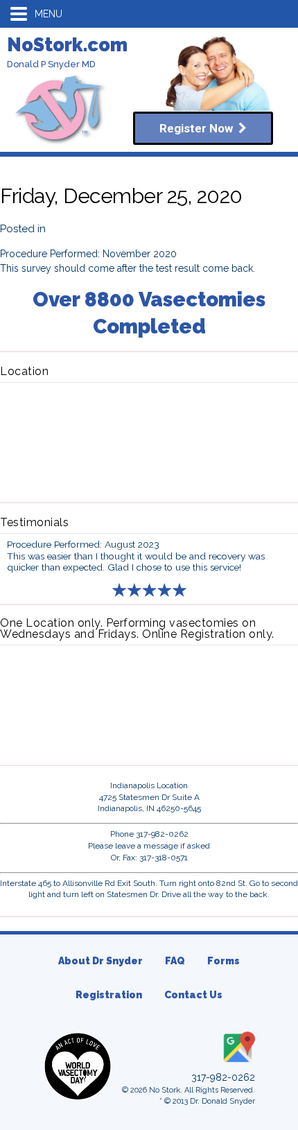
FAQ (175, 960)
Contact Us (193, 994)
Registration (109, 994)
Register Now (198, 128)
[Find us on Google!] (237, 1062)
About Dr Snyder (100, 960)
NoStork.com (67, 44)
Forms (223, 960)
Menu (48, 13)
